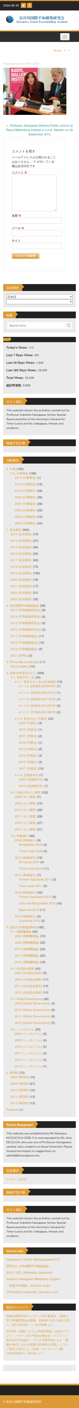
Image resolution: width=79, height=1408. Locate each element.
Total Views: (15, 377)
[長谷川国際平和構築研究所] (38, 20)
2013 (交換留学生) (31, 786)
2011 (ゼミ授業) (25, 816)
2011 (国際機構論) (27, 955)
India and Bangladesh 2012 (37, 903)
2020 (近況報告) (21, 579)
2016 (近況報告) (21, 553)
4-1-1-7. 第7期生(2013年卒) (37, 712)
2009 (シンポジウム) (28, 1040)
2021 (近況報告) (21, 586)
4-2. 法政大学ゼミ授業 (25, 792)
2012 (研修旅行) (25, 892)
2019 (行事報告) (25, 490)
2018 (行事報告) (25, 484)
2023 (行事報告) (25, 516)
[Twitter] (23, 5)
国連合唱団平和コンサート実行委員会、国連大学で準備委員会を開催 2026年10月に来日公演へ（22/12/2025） (38, 1320)
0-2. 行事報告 (19, 473)
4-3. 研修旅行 (19, 836)
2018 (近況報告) (21, 566)
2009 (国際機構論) (27, 942)
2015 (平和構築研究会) (26, 623)
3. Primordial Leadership (22, 662)
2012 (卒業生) (28, 742)
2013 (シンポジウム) (28, 1066)
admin (18, 63)
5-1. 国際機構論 (21, 931)
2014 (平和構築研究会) (26, 616)
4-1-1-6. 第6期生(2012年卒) (37, 705)
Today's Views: (17, 347)
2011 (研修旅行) (25, 875)
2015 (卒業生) (28, 762)
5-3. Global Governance (27, 999)
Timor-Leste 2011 (31, 886)
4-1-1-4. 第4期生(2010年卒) (37, 692)
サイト (16, 240)
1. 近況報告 (13, 529)
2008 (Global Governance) (32, 1003)
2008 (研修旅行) (25, 840)
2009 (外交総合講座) (28, 979)
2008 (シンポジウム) (28, 1033)
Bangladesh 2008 (30, 844)
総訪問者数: (14, 385)
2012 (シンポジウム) (28, 1059)
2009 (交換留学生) (31, 779)
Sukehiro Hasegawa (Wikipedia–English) (33, 1279)
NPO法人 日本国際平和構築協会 (27, 1266)
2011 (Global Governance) (32, 1016)
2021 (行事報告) (25, 503)
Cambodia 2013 (29, 920)
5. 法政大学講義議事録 (21, 927)
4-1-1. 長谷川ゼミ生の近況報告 (35, 681)
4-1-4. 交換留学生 (26, 775)
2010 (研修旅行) (25, 857)
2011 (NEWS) (20, 1096)
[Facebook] (29, 5)
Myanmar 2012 (29, 910)
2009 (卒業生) (28, 723)
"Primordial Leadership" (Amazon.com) (32, 1292)
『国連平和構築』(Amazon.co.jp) (28, 1285)
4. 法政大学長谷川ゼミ (21, 673)
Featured (12, 1109)
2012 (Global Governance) (32, 1023)
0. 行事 (11, 469)
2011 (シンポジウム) (28, 1053)
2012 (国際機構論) (27, 962)
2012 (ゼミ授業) (25, 823)
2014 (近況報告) (21, 540)
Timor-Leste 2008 (31, 851)
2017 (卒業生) (28, 768)
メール (18, 228)
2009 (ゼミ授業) (25, 803)
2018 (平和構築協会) (24, 642)
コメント (19, 172)
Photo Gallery (20, 666)
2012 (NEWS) (20, 1103)
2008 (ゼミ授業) (25, 797)
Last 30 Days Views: (21, 362)
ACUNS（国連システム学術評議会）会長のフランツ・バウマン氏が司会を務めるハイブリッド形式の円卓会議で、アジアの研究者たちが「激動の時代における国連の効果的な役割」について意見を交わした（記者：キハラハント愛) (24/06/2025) (38, 1342)
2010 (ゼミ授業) (25, 810)
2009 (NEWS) (20, 1083)
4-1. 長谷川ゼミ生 (22, 677)
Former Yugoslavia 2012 (35, 897)
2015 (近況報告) (21, 547)
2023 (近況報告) (21, 599)
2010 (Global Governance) (32, 1010)
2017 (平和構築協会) (24, 636)
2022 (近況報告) (21, 592)
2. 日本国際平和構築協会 (22, 605)
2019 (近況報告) (21, 573)
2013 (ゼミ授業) (25, 829)
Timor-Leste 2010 (31, 868)
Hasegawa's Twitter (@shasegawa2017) (33, 1259)
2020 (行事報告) (25, 497)
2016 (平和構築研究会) (26, 629)
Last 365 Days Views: (22, 370)
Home (58, 50)
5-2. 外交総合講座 (22, 968)
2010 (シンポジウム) (28, 1046)
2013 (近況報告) (21, 534)
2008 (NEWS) (20, 1077)
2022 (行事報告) (25, 510)
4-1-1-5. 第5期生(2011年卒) (37, 699)
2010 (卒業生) (28, 729)
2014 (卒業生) (28, 755)
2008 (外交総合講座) (28, 973)
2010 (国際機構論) (27, 949)
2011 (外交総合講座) (28, 986)
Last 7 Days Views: (20, 355)
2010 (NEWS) (20, 1090)
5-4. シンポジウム (22, 1029)
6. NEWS (12, 1072)
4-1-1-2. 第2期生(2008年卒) (37, 686)
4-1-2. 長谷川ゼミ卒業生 (31, 718)
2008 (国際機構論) (27, 936)
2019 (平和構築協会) (24, 649)
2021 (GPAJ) (19, 655)
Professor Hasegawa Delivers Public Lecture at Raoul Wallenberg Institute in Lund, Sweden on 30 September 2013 (39, 129)
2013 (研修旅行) (25, 916)
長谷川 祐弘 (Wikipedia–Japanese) (29, 1272)
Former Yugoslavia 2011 (35, 879)
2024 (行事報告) (25, 523)
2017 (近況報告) (21, 560)
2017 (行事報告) (25, 477)
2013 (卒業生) (28, 749)
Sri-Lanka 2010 (29, 862)
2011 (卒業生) (28, 736)
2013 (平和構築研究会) (26, 610)
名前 (16, 215)
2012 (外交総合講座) (28, 992)
